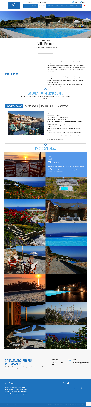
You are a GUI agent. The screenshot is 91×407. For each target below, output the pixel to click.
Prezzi (57, 6)
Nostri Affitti (50, 6)
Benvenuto (34, 6)
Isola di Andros (64, 6)
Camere (65, 405)
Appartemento (71, 405)
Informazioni (42, 6)
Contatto (72, 6)
